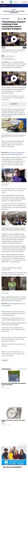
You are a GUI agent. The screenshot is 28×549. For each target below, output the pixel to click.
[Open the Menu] (2, 2)
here (6, 346)
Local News (5, 18)
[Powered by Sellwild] (24, 445)
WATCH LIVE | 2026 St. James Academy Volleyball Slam (14, 12)
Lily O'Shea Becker (10, 56)
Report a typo (4, 360)
